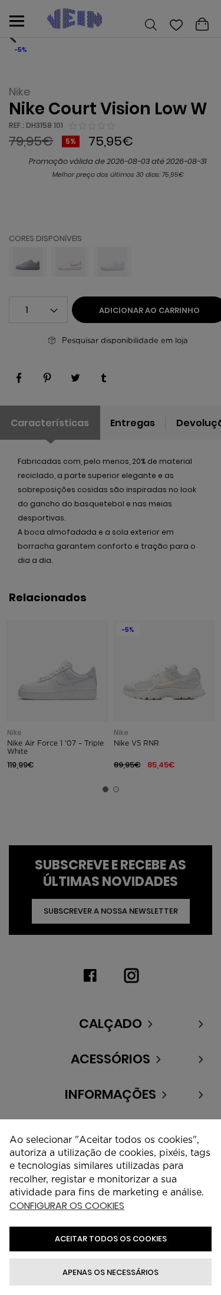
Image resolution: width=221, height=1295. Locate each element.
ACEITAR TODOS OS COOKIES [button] (111, 1238)
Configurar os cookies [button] (66, 1206)
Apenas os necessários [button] (110, 1272)
